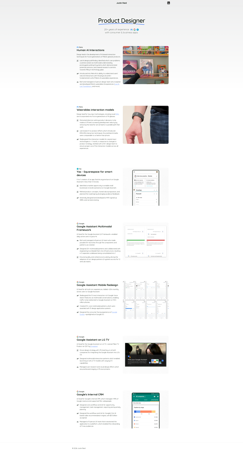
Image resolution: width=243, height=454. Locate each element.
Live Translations (86, 86)
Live (117, 84)
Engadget (94, 346)
